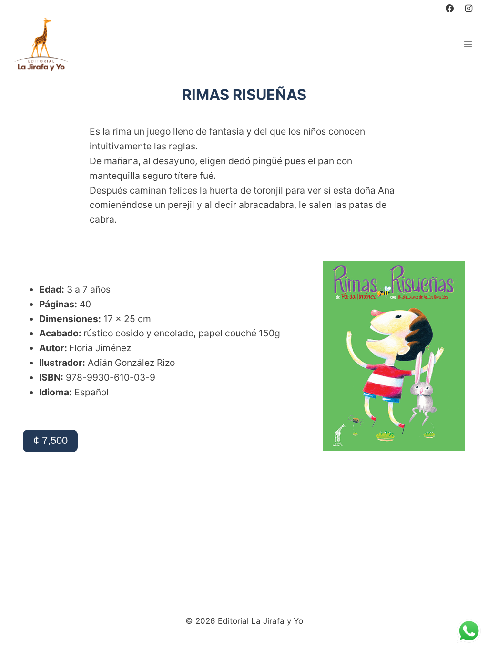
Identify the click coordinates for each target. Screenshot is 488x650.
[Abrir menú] (468, 44)
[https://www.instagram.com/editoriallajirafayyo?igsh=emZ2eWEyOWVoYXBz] (468, 8)
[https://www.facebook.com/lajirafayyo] (450, 8)
